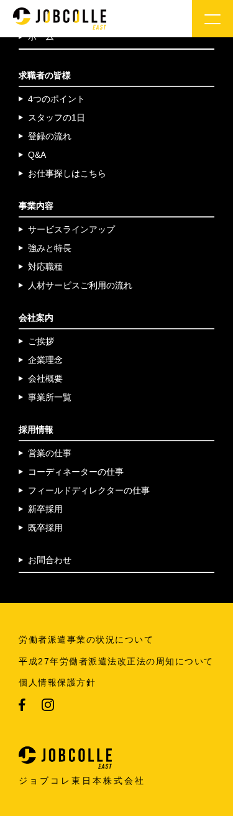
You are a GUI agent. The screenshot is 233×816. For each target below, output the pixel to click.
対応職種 (45, 267)
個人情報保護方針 (57, 682)
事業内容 (36, 206)
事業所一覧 (49, 397)
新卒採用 (45, 509)
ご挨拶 (41, 341)
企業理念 (45, 360)
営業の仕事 (49, 453)
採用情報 (36, 429)
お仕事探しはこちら (67, 173)
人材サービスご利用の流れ (80, 285)
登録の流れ (49, 136)
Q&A (37, 155)
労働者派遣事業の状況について (86, 639)
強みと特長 (49, 248)
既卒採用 (45, 528)
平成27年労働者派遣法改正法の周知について (116, 661)
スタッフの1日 (56, 117)
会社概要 (45, 378)
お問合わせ (49, 560)
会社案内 (36, 318)
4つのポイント (56, 99)
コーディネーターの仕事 (76, 472)
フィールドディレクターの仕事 (89, 490)
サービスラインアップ (71, 229)
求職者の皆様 (45, 75)
